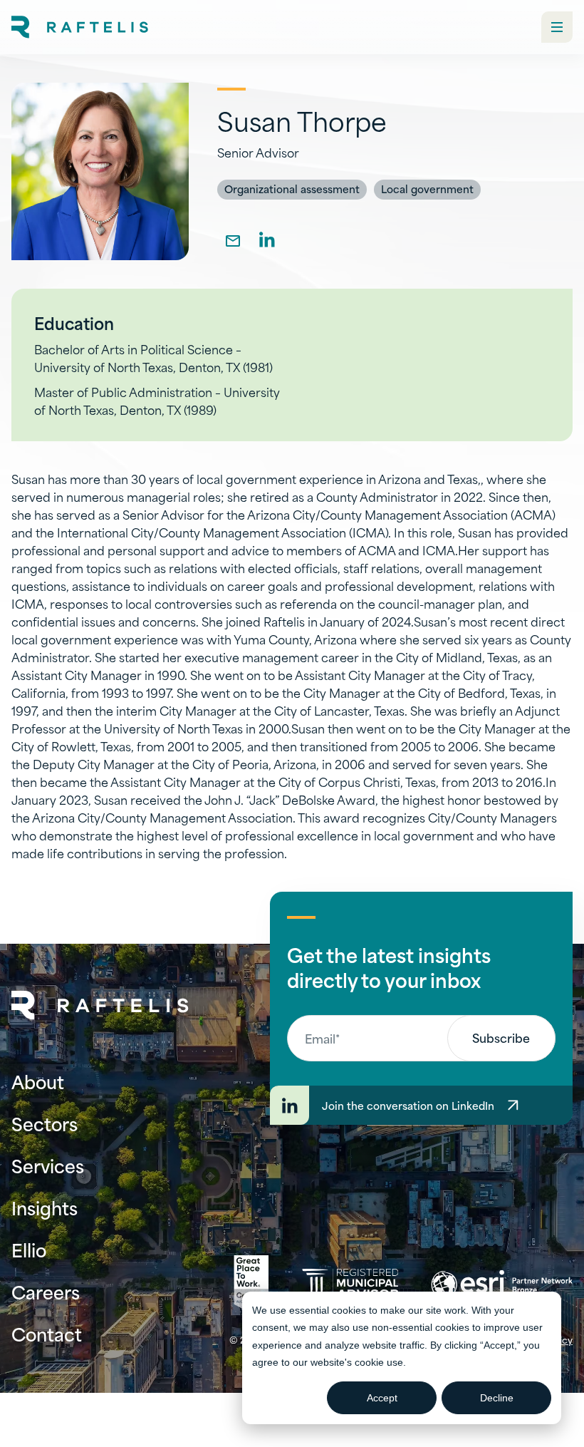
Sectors (44, 1123)
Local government (427, 188)
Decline (496, 1398)
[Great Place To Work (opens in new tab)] (251, 1284)
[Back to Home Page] (100, 1005)
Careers (45, 1291)
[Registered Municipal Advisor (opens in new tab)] (350, 1284)
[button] (557, 27)
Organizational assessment (292, 188)
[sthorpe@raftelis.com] (233, 239)
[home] (79, 27)
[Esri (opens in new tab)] (502, 1284)
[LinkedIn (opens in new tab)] (267, 239)
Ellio (28, 1249)
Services (47, 1165)
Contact (46, 1333)
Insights (44, 1207)
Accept (382, 1398)
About (37, 1080)
